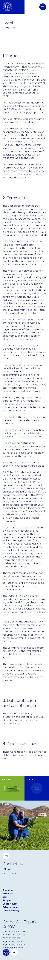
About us (8, 890)
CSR (5, 897)
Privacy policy (11, 907)
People (7, 900)
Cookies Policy (11, 723)
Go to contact (10, 873)
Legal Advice (10, 903)
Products (8, 893)
